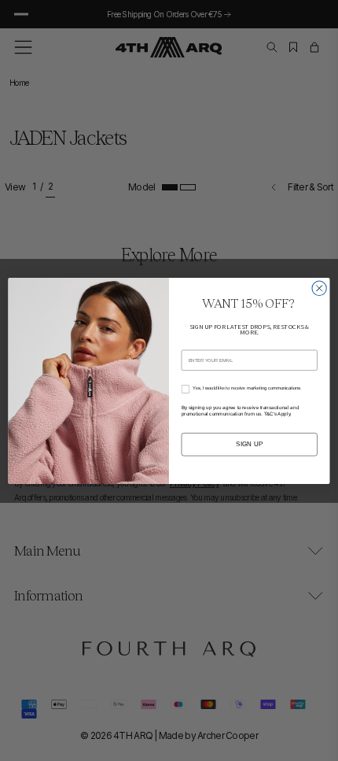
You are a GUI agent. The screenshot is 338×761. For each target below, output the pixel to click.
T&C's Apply (277, 413)
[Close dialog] (319, 288)
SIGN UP (249, 443)
